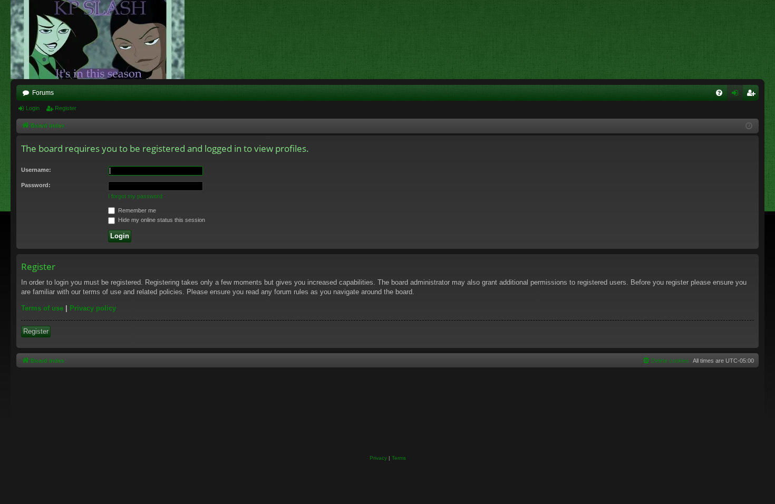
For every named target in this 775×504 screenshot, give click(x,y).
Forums (43, 92)
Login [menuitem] (737, 95)
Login (33, 108)
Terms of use (42, 308)
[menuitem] (719, 93)
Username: (36, 170)
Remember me (136, 210)
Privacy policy (93, 308)
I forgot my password (135, 196)
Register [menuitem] (753, 95)
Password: (36, 185)
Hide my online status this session (161, 220)
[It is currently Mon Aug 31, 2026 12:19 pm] (748, 126)
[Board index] (103, 39)
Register (65, 108)
